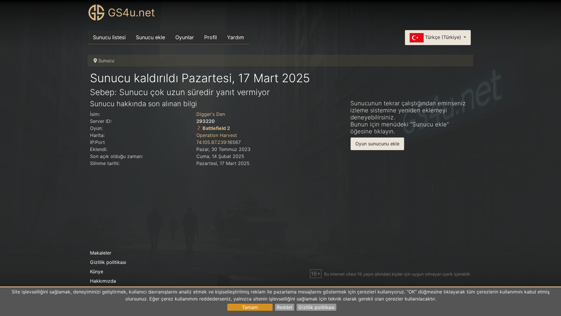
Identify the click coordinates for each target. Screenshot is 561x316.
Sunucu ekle (150, 37)
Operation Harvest (216, 135)
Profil (210, 37)
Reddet (284, 307)
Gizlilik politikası (316, 307)
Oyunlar (184, 37)
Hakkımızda (103, 281)
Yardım (235, 37)
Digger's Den (210, 114)
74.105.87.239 (211, 142)
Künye (96, 271)
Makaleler (100, 253)
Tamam (250, 307)
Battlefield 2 (216, 128)
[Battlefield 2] (198, 128)
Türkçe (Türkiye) (443, 37)
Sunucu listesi (109, 37)
